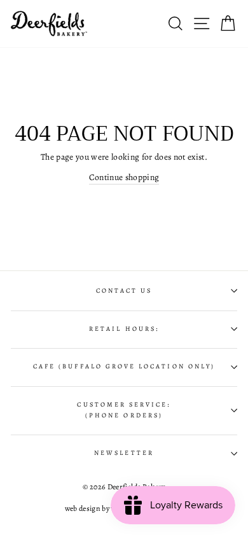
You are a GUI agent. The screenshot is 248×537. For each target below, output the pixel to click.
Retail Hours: (124, 328)
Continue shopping (124, 177)
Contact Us (124, 290)
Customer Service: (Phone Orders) (123, 409)
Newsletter (124, 453)
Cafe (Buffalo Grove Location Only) (124, 366)
